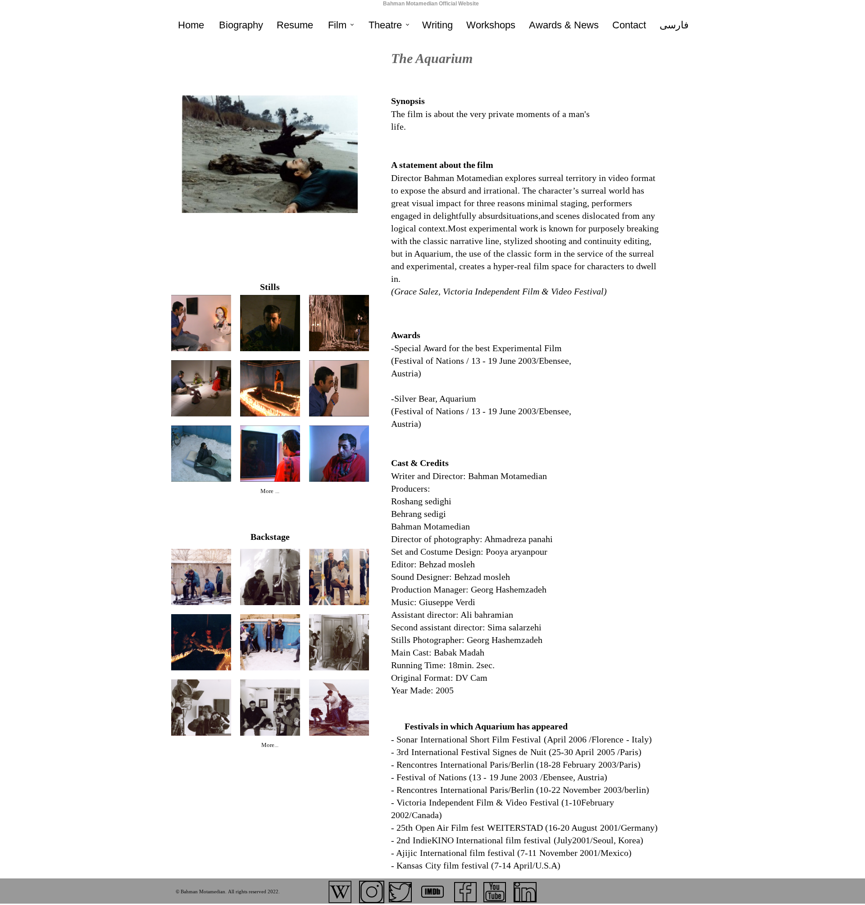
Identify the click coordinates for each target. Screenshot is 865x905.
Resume (295, 25)
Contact (629, 25)
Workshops (490, 25)
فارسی (674, 25)
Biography (241, 25)
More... (269, 746)
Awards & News (564, 25)
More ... (269, 492)
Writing (437, 25)
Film (337, 25)
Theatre (385, 25)
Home (191, 25)
